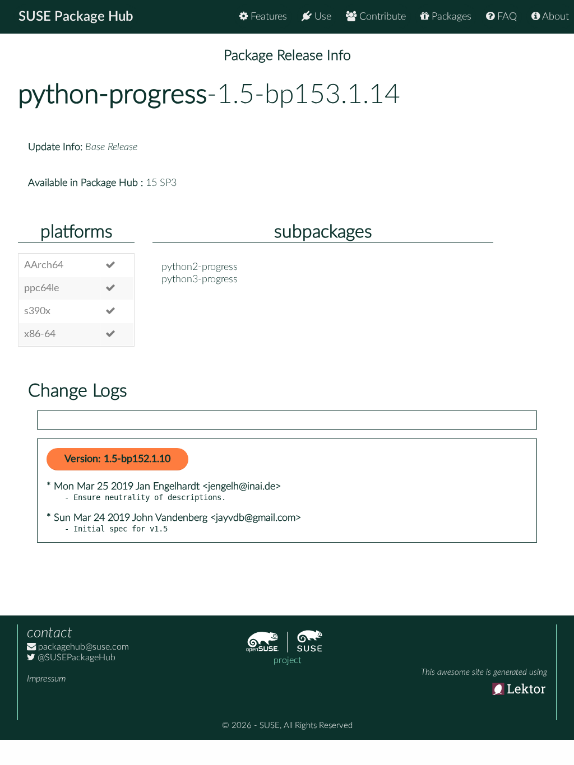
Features (267, 17)
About (554, 17)
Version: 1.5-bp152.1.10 (117, 459)
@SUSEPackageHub (75, 657)
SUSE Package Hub (75, 17)
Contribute (381, 17)
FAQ (505, 17)
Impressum (46, 678)
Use (321, 17)
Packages (450, 17)
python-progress (112, 94)
